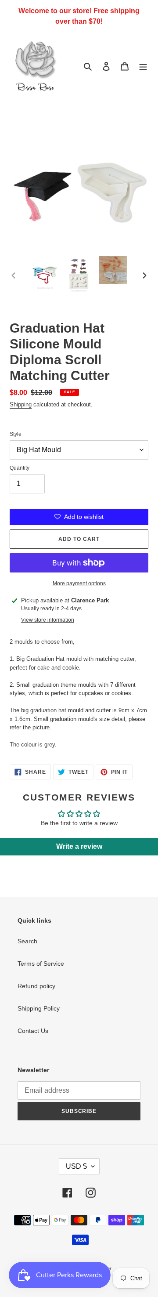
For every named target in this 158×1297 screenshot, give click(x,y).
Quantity (19, 468)
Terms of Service (41, 963)
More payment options (79, 583)
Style (16, 434)
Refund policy (36, 985)
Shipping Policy (39, 1008)
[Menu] (143, 66)
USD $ (76, 1166)
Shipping (21, 404)
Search (27, 941)
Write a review (79, 846)
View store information (47, 620)
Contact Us (33, 1030)
